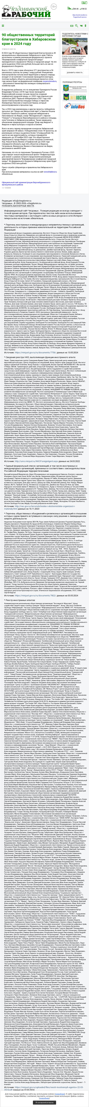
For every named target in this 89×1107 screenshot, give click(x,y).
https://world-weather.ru (80, 15)
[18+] (26, 12)
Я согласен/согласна (44, 1103)
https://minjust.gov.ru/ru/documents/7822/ (35, 595)
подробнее (60, 1094)
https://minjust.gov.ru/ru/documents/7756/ (35, 352)
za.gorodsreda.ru (49, 81)
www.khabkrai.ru (50, 172)
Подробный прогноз (80, 17)
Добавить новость (75, 72)
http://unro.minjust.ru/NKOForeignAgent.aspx (36, 461)
